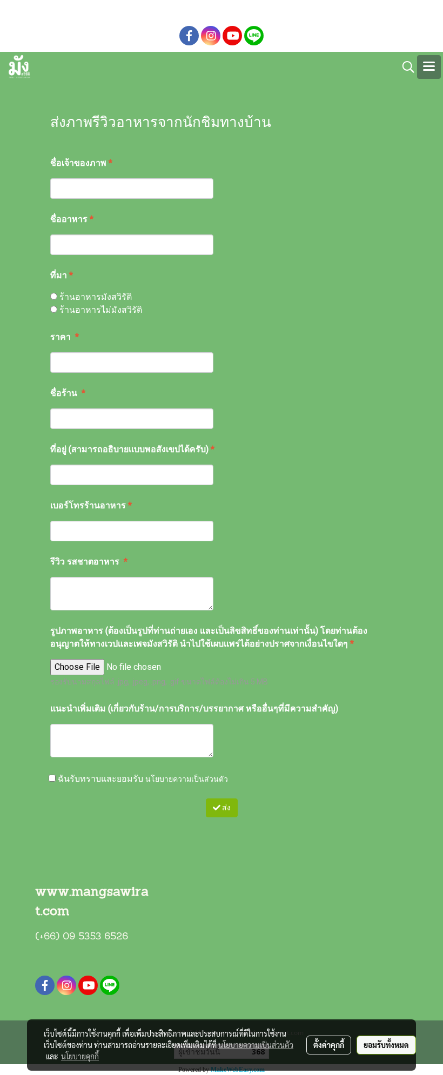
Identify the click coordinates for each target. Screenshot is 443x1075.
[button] (404, 67)
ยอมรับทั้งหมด (386, 1045)
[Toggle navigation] (429, 67)
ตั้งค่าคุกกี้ (328, 1045)
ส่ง (225, 807)
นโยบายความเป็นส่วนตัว (186, 778)
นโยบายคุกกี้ (80, 1056)
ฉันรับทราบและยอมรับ (142, 778)
